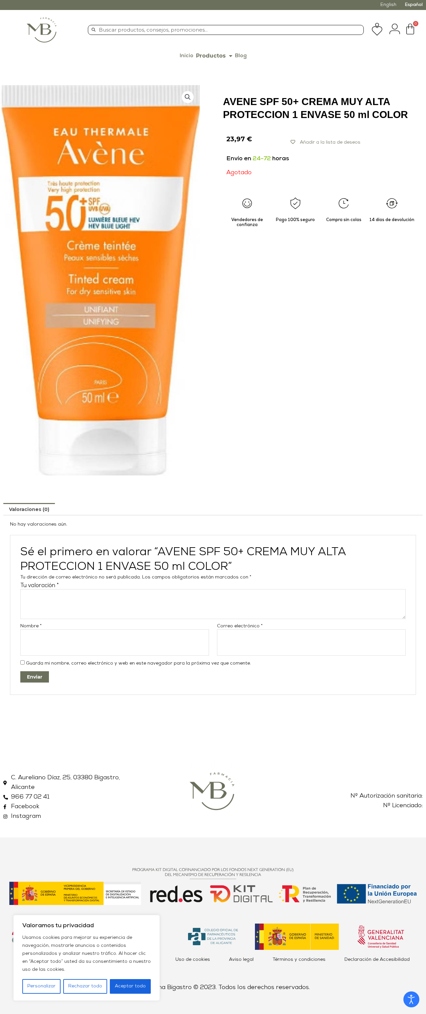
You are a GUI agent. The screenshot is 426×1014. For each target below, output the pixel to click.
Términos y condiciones (299, 959)
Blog (241, 56)
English (388, 4)
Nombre (31, 626)
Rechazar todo (85, 986)
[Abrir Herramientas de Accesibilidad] (411, 999)
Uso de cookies (192, 959)
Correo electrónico (240, 626)
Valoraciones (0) (29, 509)
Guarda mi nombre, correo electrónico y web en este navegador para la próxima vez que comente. (138, 663)
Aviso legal (241, 959)
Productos (211, 56)
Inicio (186, 56)
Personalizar (41, 986)
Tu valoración (39, 585)
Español (414, 4)
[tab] (29, 509)
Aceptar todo (130, 986)
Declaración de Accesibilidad (377, 959)
